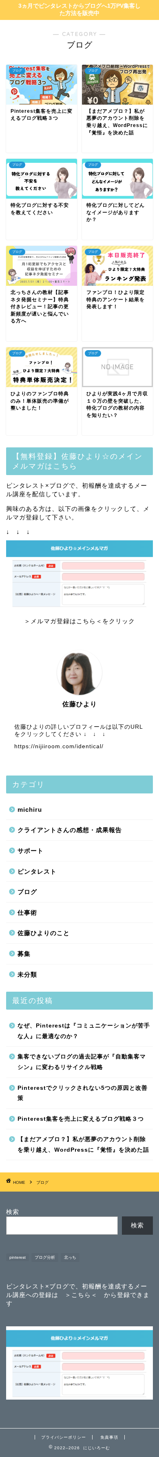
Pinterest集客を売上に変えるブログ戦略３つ (81, 1119)
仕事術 (27, 912)
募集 (24, 953)
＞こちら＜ (81, 1294)
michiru (30, 809)
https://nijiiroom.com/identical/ (59, 746)
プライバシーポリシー (63, 1437)
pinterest (17, 1257)
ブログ (27, 891)
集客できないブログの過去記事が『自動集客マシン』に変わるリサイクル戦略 (82, 1062)
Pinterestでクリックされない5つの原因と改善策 (83, 1093)
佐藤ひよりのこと (44, 932)
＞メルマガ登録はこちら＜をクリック (79, 621)
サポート (31, 850)
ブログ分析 (45, 1257)
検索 (12, 1211)
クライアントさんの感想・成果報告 (70, 829)
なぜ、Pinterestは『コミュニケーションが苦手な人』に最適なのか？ (84, 1031)
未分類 (27, 974)
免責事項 (109, 1437)
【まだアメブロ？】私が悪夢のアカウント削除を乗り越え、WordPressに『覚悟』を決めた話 (83, 1144)
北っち (70, 1257)
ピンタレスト (37, 871)
